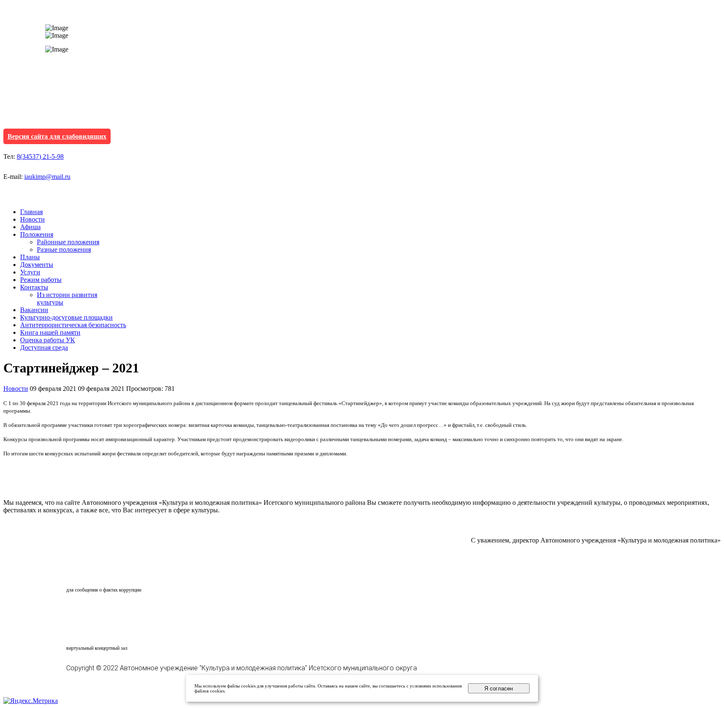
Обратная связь (103, 574)
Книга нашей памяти (50, 332)
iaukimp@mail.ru (47, 176)
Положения (36, 234)
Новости (32, 219)
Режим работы (41, 279)
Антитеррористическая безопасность (73, 324)
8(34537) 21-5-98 (40, 156)
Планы (30, 257)
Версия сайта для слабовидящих (57, 136)
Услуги (30, 272)
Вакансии (34, 309)
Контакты (34, 287)
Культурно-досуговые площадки (66, 317)
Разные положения (64, 249)
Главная (31, 211)
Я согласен (498, 688)
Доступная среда (44, 347)
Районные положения (68, 241)
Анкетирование (105, 610)
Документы (36, 264)
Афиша (30, 226)
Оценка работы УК (47, 340)
